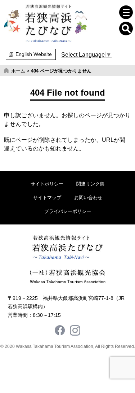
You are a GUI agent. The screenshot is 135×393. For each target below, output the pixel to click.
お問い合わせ (88, 197)
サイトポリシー (47, 184)
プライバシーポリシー (67, 211)
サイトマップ (47, 197)
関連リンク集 (90, 184)
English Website (33, 54)
